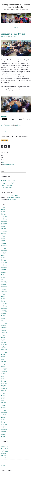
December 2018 (4, 347)
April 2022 (3, 279)
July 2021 (3, 294)
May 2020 (3, 318)
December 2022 (4, 265)
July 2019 (3, 335)
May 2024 (3, 238)
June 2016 (3, 397)
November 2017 (4, 368)
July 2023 (3, 253)
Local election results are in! (6, 185)
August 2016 (3, 393)
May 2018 (3, 357)
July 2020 (3, 315)
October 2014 (3, 431)
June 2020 (3, 317)
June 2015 (3, 417)
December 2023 (4, 245)
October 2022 (3, 269)
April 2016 (3, 400)
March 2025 (3, 228)
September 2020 (4, 311)
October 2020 (3, 310)
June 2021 (3, 296)
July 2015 (3, 415)
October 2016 (3, 390)
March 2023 (3, 260)
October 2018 (3, 351)
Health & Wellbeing (5, 451)
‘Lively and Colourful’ (7, 131)
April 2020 (3, 320)
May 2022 (3, 277)
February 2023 (4, 262)
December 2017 (4, 366)
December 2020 (4, 306)
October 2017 (3, 369)
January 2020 (3, 325)
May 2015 (3, 419)
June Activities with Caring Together (8, 182)
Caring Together (12, 36)
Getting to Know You (5, 450)
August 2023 (3, 252)
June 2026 (3, 209)
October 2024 (3, 233)
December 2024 (4, 230)
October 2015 (3, 410)
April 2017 (3, 380)
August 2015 (3, 414)
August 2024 (3, 235)
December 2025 (4, 219)
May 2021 (3, 298)
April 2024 (3, 240)
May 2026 (3, 211)
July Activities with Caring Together (8, 180)
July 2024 (3, 236)
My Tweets (3, 465)
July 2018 (3, 354)
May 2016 (3, 398)
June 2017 (3, 376)
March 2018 (3, 361)
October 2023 (3, 248)
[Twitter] (5, 147)
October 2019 (3, 330)
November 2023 (4, 247)
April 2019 (3, 340)
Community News (21, 124)
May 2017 (3, 378)
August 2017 (3, 373)
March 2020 (3, 322)
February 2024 (4, 242)
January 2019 (3, 346)
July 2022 (3, 274)
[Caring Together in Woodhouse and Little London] (16, 18)
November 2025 (4, 221)
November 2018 (4, 349)
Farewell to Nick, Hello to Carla (14, 195)
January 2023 (3, 264)
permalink (18, 125)
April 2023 (3, 259)
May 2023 (3, 257)
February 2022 (4, 282)
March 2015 (3, 422)
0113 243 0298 (5, 162)
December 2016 (4, 386)
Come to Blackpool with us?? (7, 183)
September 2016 (4, 392)
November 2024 (4, 231)
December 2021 (4, 286)
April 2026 (3, 213)
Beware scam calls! (12, 199)
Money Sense (3, 455)
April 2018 (3, 359)
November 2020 (4, 308)
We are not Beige (26, 131)
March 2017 (3, 381)
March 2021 (3, 301)
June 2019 (3, 337)
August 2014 (3, 434)
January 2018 (3, 364)
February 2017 (4, 383)
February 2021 (4, 303)
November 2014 (4, 429)
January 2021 (3, 305)
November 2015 (4, 409)
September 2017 (4, 371)
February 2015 (4, 424)
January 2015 (3, 426)
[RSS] (2, 147)
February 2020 (4, 323)
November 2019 (4, 329)
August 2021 (3, 293)
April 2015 (3, 421)
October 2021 (3, 289)
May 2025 (3, 224)
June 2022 (3, 276)
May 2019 (3, 339)
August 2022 (3, 272)
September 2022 (4, 271)
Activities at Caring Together (6, 187)
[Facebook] (8, 147)
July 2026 (3, 207)
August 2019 (3, 334)
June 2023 (3, 255)
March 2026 (3, 214)
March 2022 (3, 281)
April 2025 (3, 226)
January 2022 (3, 284)
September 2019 (4, 332)
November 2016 (4, 388)
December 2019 (4, 327)
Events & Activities (5, 448)
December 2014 (4, 427)
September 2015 (4, 412)
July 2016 (3, 395)
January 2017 (3, 385)
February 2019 (4, 344)
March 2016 (3, 402)
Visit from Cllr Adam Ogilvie (14, 197)
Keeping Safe (3, 453)
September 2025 (4, 223)
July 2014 (3, 436)
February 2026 (4, 216)
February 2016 (4, 404)
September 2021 (4, 291)
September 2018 (4, 352)
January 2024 (3, 243)
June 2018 (3, 356)
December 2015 (4, 407)
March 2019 (3, 342)
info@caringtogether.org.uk (8, 164)
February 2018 (4, 363)
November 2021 (4, 288)
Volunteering (7, 125)
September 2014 (4, 433)
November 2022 (4, 267)
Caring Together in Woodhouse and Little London (16, 6)
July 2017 (3, 375)
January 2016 (3, 405)
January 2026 (3, 218)
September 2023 (4, 250)
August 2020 (3, 313)
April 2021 (3, 300)
